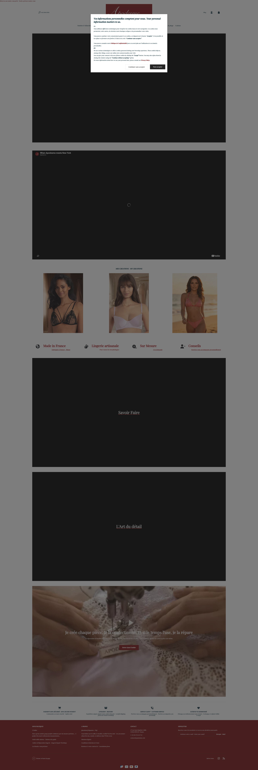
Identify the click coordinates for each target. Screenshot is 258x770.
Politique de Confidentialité (119, 43)
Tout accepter (157, 67)
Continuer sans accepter (136, 67)
